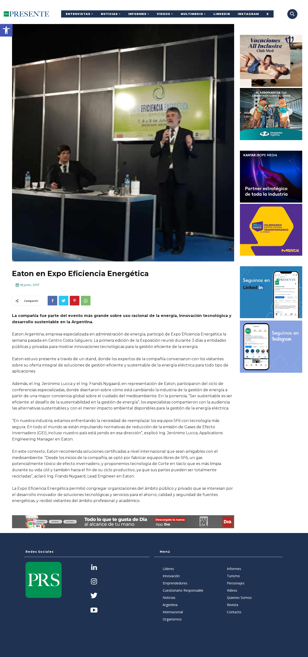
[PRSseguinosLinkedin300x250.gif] (271, 292)
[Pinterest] (74, 300)
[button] (6, 30)
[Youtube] (94, 610)
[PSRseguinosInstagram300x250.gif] (271, 346)
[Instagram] (94, 582)
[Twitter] (63, 300)
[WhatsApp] (85, 300)
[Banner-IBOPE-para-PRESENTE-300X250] (271, 177)
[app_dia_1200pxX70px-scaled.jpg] (123, 521)
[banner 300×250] (271, 114)
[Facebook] (52, 300)
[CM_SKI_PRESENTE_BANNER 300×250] (271, 61)
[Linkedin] (94, 568)
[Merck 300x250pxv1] (271, 230)
